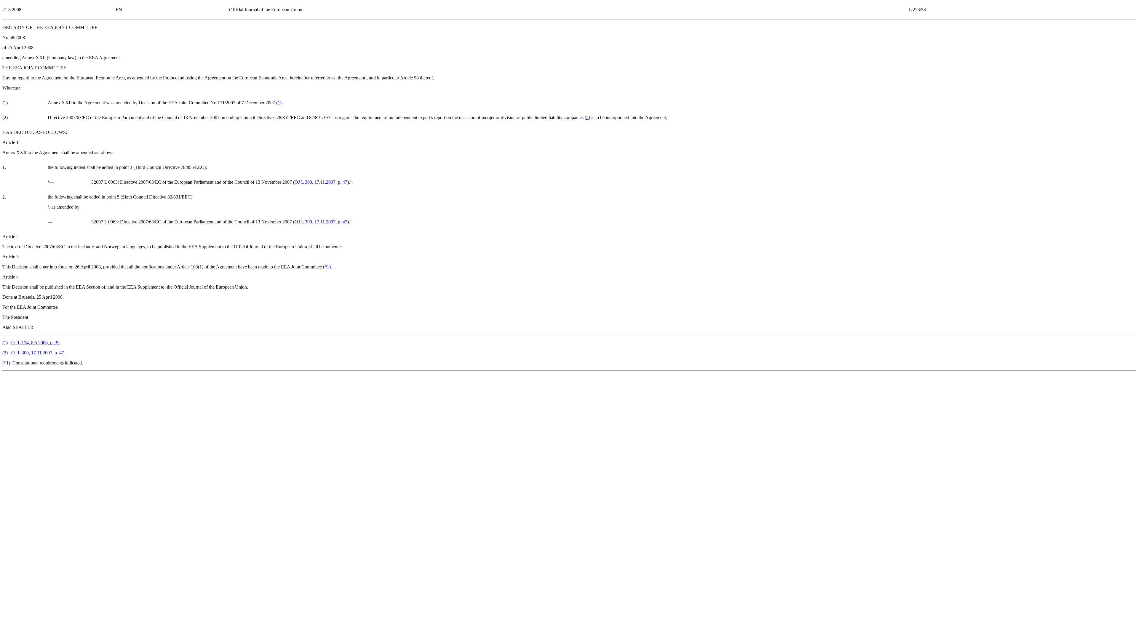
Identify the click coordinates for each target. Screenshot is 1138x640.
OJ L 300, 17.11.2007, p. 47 (321, 182)
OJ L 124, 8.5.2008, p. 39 (35, 342)
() (279, 102)
